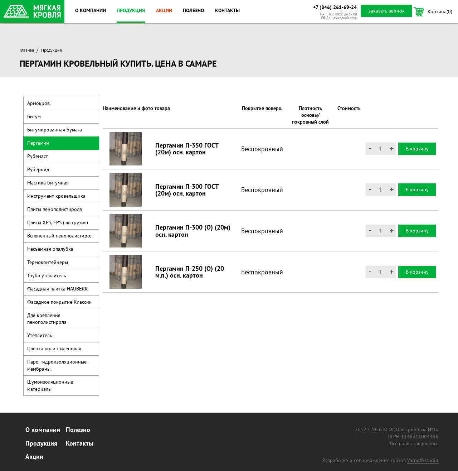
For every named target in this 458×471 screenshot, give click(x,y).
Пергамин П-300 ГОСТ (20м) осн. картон (186, 190)
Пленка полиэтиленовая (54, 348)
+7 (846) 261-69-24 (335, 7)
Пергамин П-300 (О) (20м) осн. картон (192, 230)
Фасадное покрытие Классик (59, 302)
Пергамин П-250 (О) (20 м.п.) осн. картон (189, 272)
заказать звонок (387, 11)
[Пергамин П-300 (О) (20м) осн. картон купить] (125, 231)
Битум (34, 116)
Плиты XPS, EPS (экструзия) (57, 222)
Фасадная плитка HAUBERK (57, 288)
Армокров (38, 103)
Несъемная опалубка (50, 249)
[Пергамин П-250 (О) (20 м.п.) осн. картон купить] (125, 272)
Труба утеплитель (46, 275)
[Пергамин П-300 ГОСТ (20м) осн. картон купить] (125, 190)
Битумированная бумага (54, 129)
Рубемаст (37, 156)
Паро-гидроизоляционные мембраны (57, 365)
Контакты (227, 10)
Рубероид (38, 169)
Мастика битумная (48, 182)
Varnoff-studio (422, 460)
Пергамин (38, 143)
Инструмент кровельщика (56, 196)
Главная (27, 50)
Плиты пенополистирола (54, 209)
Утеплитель (39, 335)
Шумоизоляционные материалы (50, 385)
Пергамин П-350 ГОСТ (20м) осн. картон (186, 148)
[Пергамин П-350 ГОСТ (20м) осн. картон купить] (125, 149)
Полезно (193, 10)
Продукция (131, 10)
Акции (164, 10)
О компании (90, 10)
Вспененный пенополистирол (60, 235)
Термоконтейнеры (47, 262)
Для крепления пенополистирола (47, 318)
